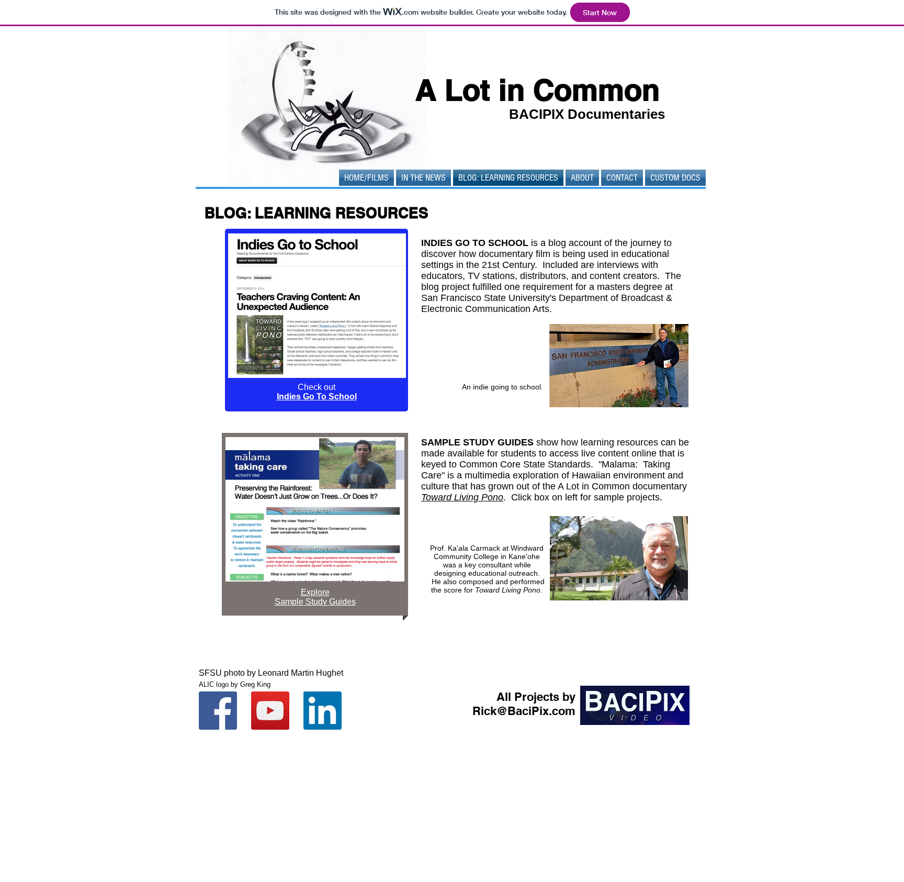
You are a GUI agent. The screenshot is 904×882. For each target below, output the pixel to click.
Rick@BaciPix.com (523, 711)
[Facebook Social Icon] (218, 710)
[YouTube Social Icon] (270, 710)
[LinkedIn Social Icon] (322, 710)
